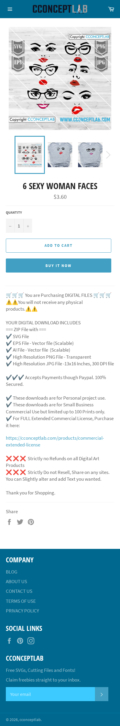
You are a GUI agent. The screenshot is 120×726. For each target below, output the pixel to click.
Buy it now (58, 265)
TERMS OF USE (21, 601)
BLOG (11, 572)
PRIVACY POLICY (22, 610)
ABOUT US (16, 581)
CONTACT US (19, 591)
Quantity (14, 212)
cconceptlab (30, 719)
